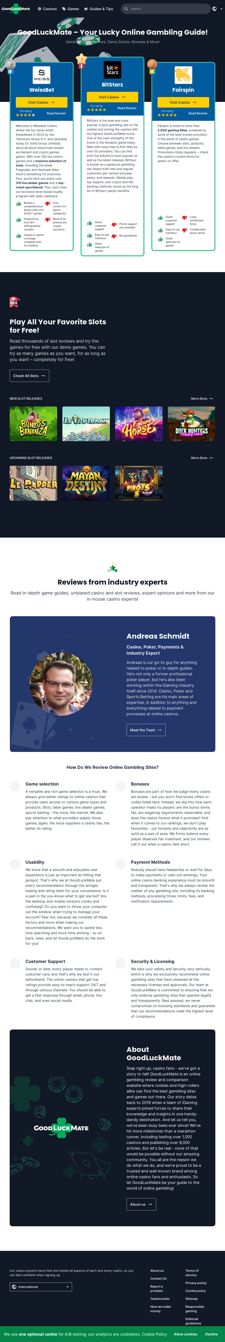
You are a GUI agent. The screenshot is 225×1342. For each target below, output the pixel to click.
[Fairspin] (183, 75)
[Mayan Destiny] (86, 483)
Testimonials (160, 1298)
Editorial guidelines (193, 1321)
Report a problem (156, 1288)
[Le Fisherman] (86, 423)
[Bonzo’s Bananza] (33, 423)
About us (157, 1270)
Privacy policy (196, 1283)
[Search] (126, 9)
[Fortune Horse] (139, 423)
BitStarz (112, 84)
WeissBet (41, 90)
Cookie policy (195, 1291)
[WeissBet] (41, 75)
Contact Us (158, 1278)
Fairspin (183, 90)
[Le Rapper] (33, 483)
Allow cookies (185, 1334)
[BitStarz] (112, 70)
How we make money (160, 1309)
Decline (211, 1334)
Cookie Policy (154, 1334)
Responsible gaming (194, 1309)
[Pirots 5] (139, 483)
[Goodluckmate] (16, 9)
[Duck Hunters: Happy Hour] (191, 423)
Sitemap (191, 1298)
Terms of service (192, 1273)
